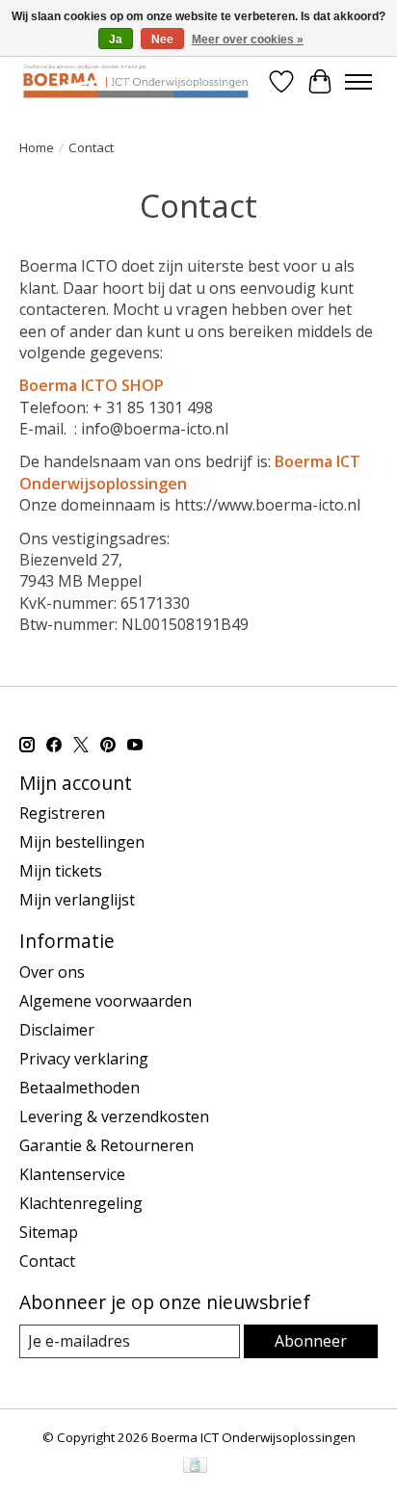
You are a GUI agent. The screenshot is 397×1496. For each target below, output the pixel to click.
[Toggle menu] (358, 82)
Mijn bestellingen (82, 842)
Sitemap (48, 1232)
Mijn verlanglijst (77, 899)
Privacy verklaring (83, 1058)
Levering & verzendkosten (114, 1116)
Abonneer (311, 1341)
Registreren (62, 813)
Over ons (52, 972)
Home (36, 147)
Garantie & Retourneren (106, 1145)
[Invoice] (195, 1467)
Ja (115, 39)
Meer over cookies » (248, 39)
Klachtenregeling (81, 1203)
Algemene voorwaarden (105, 1000)
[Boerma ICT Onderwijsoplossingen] (135, 81)
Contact (47, 1261)
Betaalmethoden (79, 1087)
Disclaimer (56, 1029)
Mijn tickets (60, 870)
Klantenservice (72, 1174)
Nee (162, 39)
